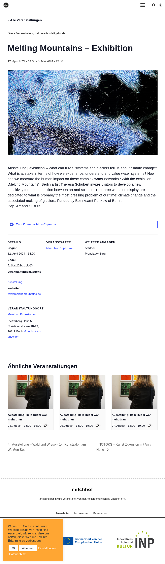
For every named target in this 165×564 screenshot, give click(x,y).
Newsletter (63, 513)
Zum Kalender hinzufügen (34, 224)
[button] (143, 5)
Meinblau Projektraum (60, 248)
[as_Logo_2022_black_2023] (6, 5)
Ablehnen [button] (28, 548)
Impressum (81, 513)
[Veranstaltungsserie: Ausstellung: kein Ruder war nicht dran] (45, 425)
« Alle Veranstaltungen (25, 20)
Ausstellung (15, 282)
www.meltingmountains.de (24, 293)
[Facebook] (153, 4)
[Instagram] (160, 5)
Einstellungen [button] (47, 548)
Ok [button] (13, 548)
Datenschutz (101, 513)
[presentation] (30, 392)
